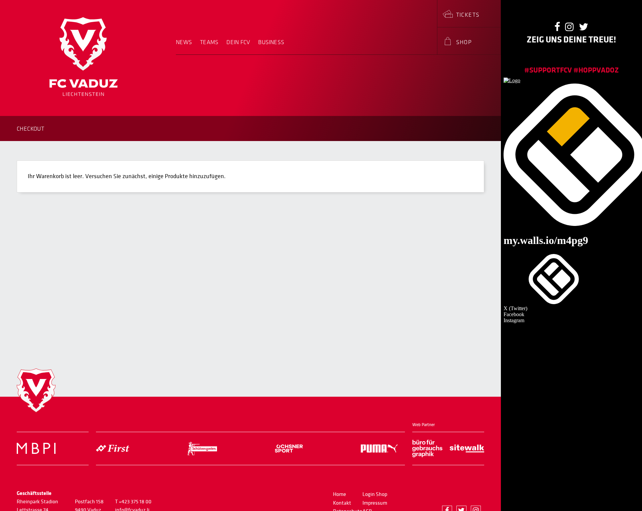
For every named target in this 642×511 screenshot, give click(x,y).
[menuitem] (186, 46)
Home (339, 494)
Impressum (374, 503)
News (184, 42)
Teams (209, 42)
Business (271, 42)
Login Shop (374, 494)
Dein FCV (238, 42)
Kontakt (342, 503)
